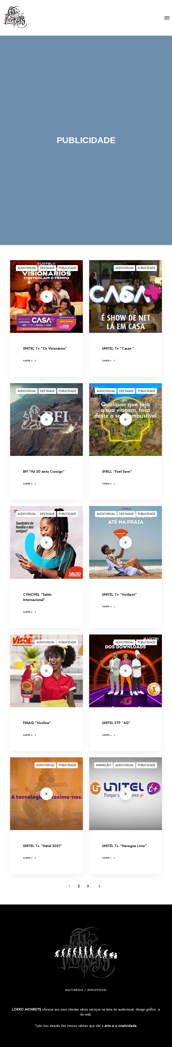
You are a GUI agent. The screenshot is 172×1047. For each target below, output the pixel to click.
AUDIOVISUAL (27, 268)
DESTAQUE (47, 268)
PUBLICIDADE (67, 268)
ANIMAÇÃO (103, 765)
